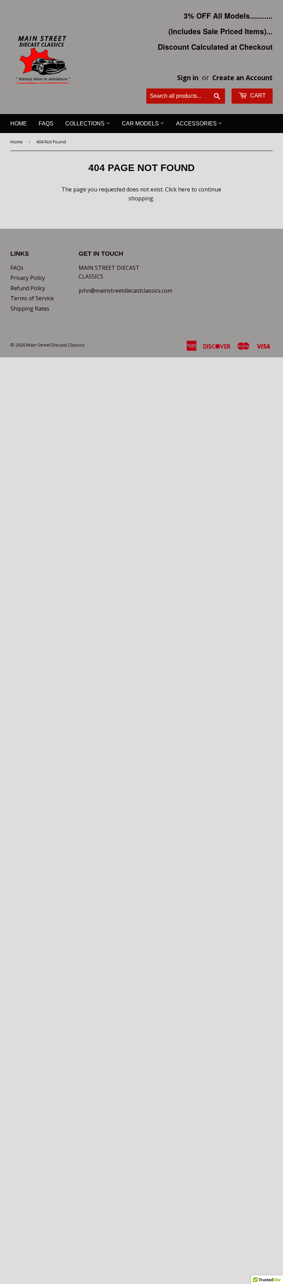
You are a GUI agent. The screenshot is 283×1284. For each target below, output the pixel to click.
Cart (257, 95)
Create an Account (242, 77)
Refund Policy (27, 288)
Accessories (197, 123)
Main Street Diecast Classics (55, 345)
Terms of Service (32, 298)
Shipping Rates (29, 308)
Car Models (141, 123)
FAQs (46, 123)
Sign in (187, 77)
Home (18, 123)
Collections (85, 123)
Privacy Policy (27, 278)
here (184, 189)
